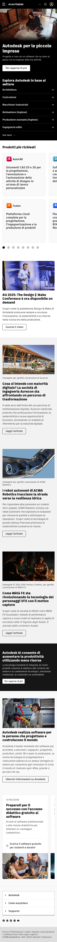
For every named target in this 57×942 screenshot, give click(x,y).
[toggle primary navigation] (5, 4)
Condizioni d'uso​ (10, 934)
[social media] (10, 920)
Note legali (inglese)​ (28, 934)
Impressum (47, 937)
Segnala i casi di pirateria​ (43, 932)
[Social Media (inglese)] (10, 920)
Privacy (5, 932)
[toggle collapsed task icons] (39, 4)
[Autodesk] (16, 4)
